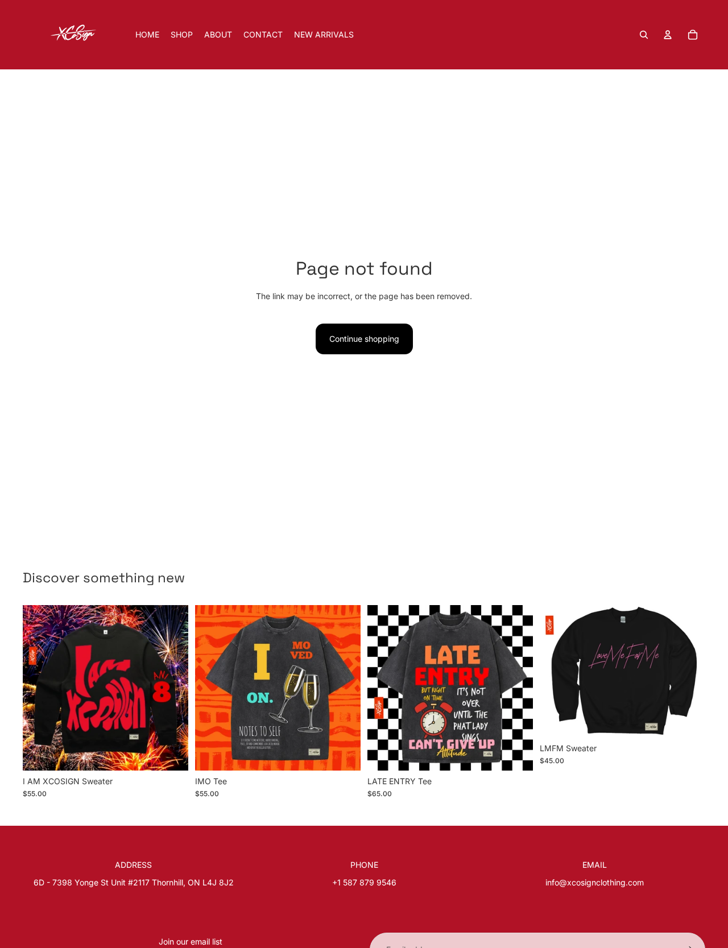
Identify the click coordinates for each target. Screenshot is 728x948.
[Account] (667, 34)
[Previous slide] (40, 687)
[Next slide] (171, 687)
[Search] (643, 34)
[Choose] (170, 753)
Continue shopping (364, 338)
